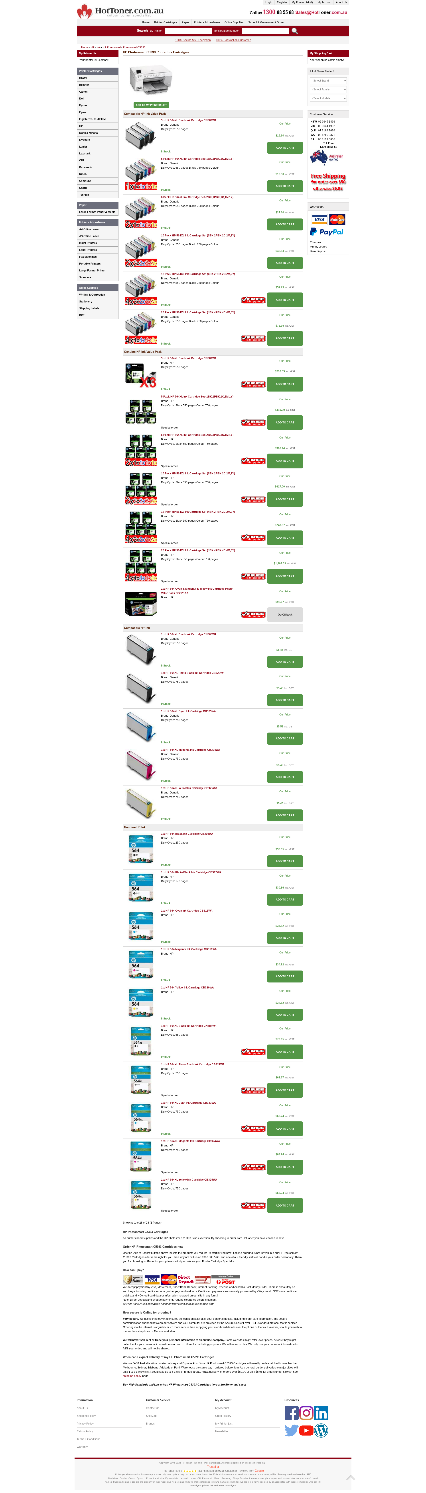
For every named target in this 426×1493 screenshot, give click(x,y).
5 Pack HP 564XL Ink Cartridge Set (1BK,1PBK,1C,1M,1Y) (197, 158)
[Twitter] (291, 1430)
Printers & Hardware (207, 22)
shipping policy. (132, 1376)
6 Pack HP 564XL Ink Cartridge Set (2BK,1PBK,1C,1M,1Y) (197, 197)
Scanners (85, 277)
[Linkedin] (321, 1412)
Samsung (85, 181)
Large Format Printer (92, 270)
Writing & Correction (92, 294)
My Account (324, 2)
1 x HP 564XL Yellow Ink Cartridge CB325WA (189, 788)
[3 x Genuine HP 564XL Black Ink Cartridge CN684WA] (141, 373)
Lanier (83, 146)
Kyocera (84, 139)
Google (259, 1470)
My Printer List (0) (302, 2)
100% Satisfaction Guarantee (233, 40)
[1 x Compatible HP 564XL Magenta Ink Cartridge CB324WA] (141, 764)
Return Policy (85, 1431)
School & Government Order (266, 22)
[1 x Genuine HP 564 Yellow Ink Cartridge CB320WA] (141, 1002)
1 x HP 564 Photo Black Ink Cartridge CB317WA (191, 872)
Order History (223, 1415)
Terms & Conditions (88, 1439)
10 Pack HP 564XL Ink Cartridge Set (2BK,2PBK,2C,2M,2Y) (198, 235)
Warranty (82, 1446)
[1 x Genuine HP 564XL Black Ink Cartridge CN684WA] (141, 1041)
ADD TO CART (285, 147)
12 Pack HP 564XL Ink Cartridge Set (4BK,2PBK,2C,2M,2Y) (198, 274)
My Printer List (223, 1423)
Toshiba (84, 194)
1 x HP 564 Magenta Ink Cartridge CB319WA (189, 949)
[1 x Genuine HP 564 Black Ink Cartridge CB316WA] (141, 849)
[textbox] (188, 31)
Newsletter (221, 1431)
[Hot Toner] (121, 5)
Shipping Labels (89, 308)
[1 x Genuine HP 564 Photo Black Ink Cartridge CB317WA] (141, 887)
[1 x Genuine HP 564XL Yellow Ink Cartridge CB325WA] (141, 1194)
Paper (185, 22)
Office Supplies (234, 22)
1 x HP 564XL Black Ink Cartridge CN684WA (189, 634)
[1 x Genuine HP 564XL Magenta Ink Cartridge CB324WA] (141, 1156)
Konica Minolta (88, 132)
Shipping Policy (86, 1415)
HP (81, 126)
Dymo (83, 105)
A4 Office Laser (89, 229)
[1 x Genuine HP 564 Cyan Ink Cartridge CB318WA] (141, 925)
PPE (82, 315)
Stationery (85, 301)
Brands (150, 1423)
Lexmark (85, 153)
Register (282, 2)
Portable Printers (90, 263)
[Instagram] (306, 1412)
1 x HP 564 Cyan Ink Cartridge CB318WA (187, 910)
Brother (84, 84)
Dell (81, 98)
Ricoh (83, 174)
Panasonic (86, 167)
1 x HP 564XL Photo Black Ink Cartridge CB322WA (193, 672)
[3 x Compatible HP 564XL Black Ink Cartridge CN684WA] (141, 135)
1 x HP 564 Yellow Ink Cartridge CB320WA (187, 987)
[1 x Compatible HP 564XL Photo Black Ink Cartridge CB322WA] (141, 688)
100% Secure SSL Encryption (193, 40)
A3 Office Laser (89, 236)
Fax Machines (88, 256)
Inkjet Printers (88, 243)
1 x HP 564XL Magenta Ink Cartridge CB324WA (190, 749)
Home (146, 22)
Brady (83, 78)
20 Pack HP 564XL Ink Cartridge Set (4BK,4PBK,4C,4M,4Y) (198, 312)
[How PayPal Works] (326, 231)
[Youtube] (306, 1430)
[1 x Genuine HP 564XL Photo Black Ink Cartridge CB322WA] (141, 1079)
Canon (83, 91)
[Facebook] (291, 1412)
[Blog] (321, 1430)
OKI (81, 160)
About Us (341, 2)
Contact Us (152, 1408)
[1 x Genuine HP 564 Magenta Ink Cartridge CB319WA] (141, 964)
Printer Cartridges (165, 22)
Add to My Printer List (151, 105)
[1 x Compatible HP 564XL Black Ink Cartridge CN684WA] (141, 649)
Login (268, 2)
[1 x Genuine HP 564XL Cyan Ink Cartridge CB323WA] (141, 1117)
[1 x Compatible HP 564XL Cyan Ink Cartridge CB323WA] (141, 726)
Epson (83, 112)
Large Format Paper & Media (97, 212)
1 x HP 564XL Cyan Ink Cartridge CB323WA (188, 711)
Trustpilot (213, 1466)
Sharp (83, 187)
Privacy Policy (85, 1423)
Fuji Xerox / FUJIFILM (92, 119)
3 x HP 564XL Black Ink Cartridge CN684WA (189, 120)
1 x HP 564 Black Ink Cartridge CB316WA (187, 833)
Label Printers (88, 249)
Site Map (151, 1415)
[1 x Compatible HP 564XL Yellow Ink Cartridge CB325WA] (141, 803)
